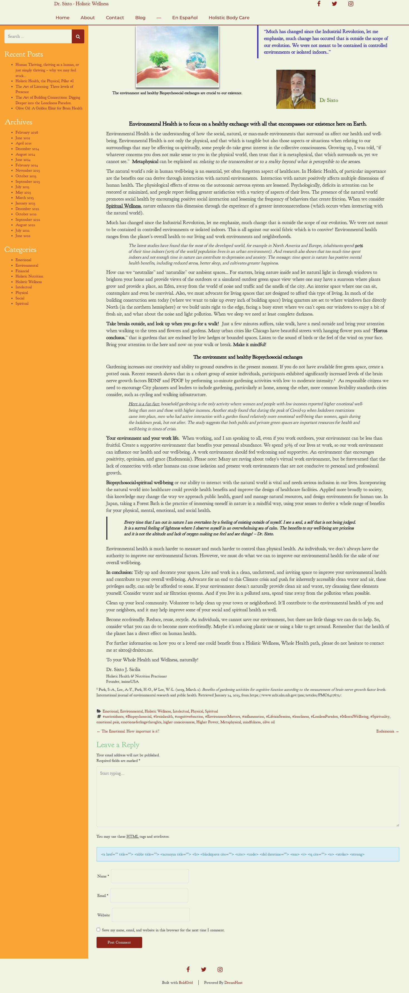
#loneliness (300, 716)
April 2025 (23, 143)
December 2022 (27, 208)
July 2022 (22, 230)
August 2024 (25, 154)
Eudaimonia (387, 731)
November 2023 (28, 170)
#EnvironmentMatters (222, 716)
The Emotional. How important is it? (128, 731)
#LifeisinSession (278, 716)
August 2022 (25, 224)
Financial (22, 271)
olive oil (269, 722)
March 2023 (25, 197)
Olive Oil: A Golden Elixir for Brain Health (49, 108)
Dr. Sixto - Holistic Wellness (81, 4)
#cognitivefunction (189, 716)
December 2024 (27, 148)
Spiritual (211, 711)
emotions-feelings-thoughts (141, 722)
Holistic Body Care (229, 17)
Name (103, 876)
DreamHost (234, 982)
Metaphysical (230, 722)
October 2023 (26, 176)
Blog (140, 17)
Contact (115, 17)
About (88, 17)
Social (20, 298)
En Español (185, 17)
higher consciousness (178, 722)
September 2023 (28, 181)
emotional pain (108, 722)
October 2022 (26, 214)
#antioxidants (113, 716)
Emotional (110, 711)
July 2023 (22, 186)
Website (103, 915)
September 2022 (28, 219)
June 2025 (23, 138)
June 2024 (23, 159)
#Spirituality (380, 716)
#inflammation (253, 716)
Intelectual (181, 711)
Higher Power (207, 722)
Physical (197, 711)
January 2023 (25, 203)
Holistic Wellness (158, 711)
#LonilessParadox (324, 716)
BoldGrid (186, 982)
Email (102, 895)
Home (63, 17)
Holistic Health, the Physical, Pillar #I (45, 81)
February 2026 (27, 132)
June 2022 (23, 235)
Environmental (131, 711)
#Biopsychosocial (138, 716)
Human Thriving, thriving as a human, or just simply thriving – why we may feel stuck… (47, 70)
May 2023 (23, 192)
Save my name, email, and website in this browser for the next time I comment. (163, 930)
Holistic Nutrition (29, 276)
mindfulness (252, 722)
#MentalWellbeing (354, 716)
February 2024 (27, 165)
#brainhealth (163, 716)
